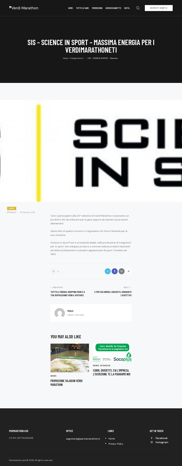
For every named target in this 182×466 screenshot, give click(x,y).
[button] (54, 271)
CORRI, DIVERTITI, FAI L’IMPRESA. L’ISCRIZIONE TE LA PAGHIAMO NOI (111, 372)
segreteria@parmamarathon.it (83, 438)
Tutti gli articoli (76, 58)
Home (65, 58)
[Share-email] (122, 271)
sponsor (105, 365)
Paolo (70, 310)
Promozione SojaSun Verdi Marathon (66, 383)
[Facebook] (115, 271)
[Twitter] (108, 271)
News (11, 208)
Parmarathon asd (17, 460)
